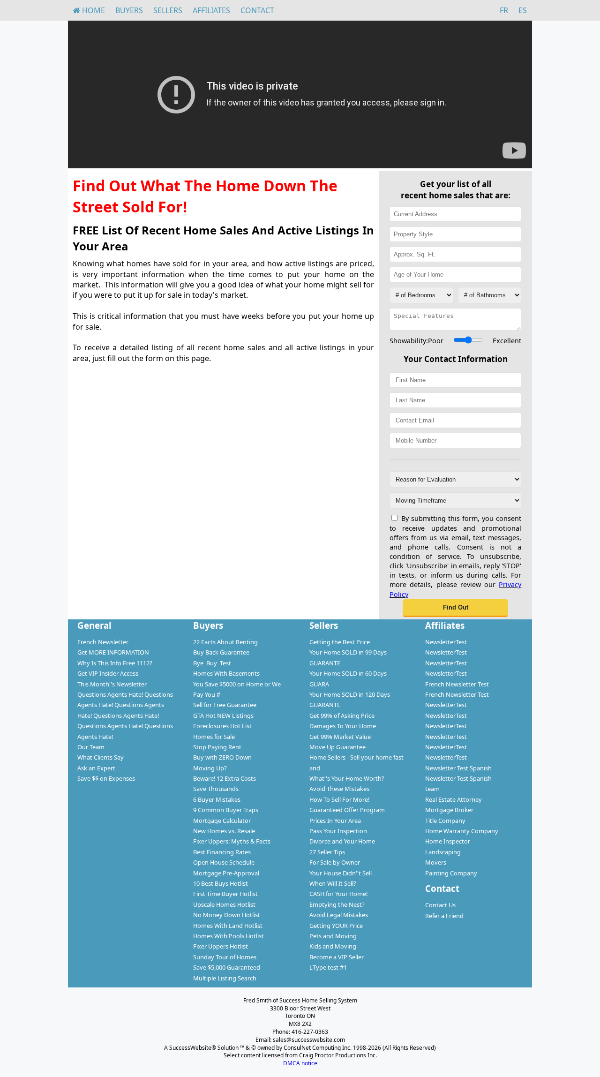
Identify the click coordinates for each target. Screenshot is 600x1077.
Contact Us (440, 905)
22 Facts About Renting (225, 642)
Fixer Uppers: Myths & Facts (231, 841)
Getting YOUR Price (336, 925)
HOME (92, 10)
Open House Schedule (224, 862)
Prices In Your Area (335, 820)
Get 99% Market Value (340, 736)
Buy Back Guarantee (221, 652)
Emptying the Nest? (337, 904)
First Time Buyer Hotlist (225, 893)
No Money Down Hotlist (226, 915)
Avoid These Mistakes (339, 788)
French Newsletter (102, 642)
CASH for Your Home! (338, 893)
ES (522, 10)
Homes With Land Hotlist (227, 925)
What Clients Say (100, 757)
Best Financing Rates (222, 852)
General (94, 625)
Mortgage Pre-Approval (226, 873)
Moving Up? (210, 768)
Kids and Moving (332, 946)
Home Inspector (447, 841)
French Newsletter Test (457, 684)
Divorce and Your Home (342, 841)
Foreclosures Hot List (222, 726)
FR (504, 10)
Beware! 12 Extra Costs (224, 778)
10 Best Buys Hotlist (220, 883)
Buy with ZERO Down (222, 757)
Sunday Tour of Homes (224, 957)
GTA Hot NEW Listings (223, 715)
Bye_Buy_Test (212, 663)
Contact (257, 10)
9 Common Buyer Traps (225, 810)
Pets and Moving (333, 936)
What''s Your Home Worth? (346, 778)
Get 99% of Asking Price (342, 715)
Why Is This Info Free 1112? (114, 663)
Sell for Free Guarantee (224, 704)
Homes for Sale (214, 736)
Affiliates (211, 10)
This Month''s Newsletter (112, 684)
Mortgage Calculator (222, 820)
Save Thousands (216, 788)
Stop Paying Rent (217, 747)
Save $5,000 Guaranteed (226, 967)
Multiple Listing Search (224, 978)
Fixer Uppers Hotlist (220, 946)
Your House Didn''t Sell (340, 873)
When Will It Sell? (332, 883)
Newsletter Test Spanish (458, 768)
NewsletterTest (446, 642)
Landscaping (443, 852)
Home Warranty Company (461, 831)
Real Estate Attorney (453, 799)
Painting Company (451, 873)
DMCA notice (300, 1063)
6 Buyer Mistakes (216, 799)
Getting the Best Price (339, 642)
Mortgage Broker (449, 810)
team (432, 788)
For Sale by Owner (334, 862)
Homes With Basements (226, 673)
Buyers (129, 10)
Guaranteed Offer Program (347, 810)
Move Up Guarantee (337, 747)
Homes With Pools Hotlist (228, 936)
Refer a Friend (444, 915)
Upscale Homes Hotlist (224, 904)
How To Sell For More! (339, 799)
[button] (455, 608)
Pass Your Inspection (338, 831)
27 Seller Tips (327, 852)
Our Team (91, 747)
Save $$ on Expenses (106, 778)
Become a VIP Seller (336, 957)
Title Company (445, 820)
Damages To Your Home (342, 726)
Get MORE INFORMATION (113, 652)
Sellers (167, 10)
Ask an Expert (96, 768)
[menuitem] (89, 10)
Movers (435, 862)
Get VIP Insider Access (107, 673)
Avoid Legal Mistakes (338, 915)
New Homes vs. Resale (224, 831)
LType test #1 (328, 967)
